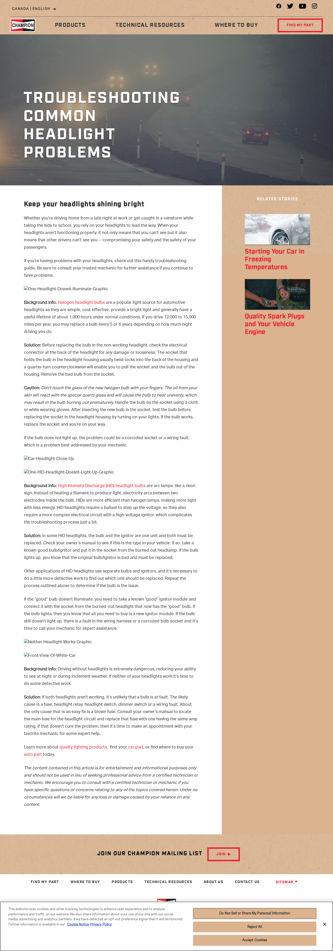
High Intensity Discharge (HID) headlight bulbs (101, 486)
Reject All (254, 927)
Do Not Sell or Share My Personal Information (254, 913)
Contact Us (247, 882)
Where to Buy (85, 882)
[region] (166, 926)
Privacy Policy (101, 924)
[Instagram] (314, 7)
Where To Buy (236, 25)
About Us (213, 882)
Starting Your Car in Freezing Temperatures (274, 259)
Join (221, 854)
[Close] (324, 924)
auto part (33, 755)
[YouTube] (302, 7)
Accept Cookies (254, 940)
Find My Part (300, 25)
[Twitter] (290, 7)
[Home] (25, 25)
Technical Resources (150, 25)
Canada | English (31, 9)
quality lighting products (83, 747)
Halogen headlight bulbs (81, 303)
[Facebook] (278, 7)
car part (135, 747)
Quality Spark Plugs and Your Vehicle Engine (274, 324)
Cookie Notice (78, 924)
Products (70, 25)
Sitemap (285, 882)
